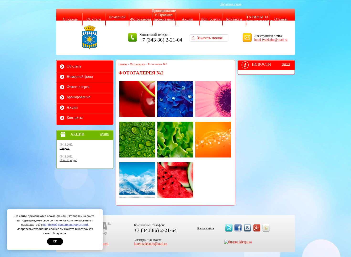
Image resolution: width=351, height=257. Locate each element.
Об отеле (93, 19)
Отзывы (280, 19)
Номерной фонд (117, 19)
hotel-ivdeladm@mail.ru (270, 40)
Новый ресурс (68, 160)
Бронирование (78, 97)
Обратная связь (230, 4)
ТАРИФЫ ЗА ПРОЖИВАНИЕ (259, 19)
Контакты (234, 19)
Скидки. (64, 148)
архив (104, 134)
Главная (122, 64)
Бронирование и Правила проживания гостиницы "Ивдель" (164, 19)
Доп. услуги (211, 19)
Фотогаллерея (78, 87)
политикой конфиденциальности (65, 224)
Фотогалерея (140, 19)
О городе (70, 19)
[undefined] (137, 99)
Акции (187, 19)
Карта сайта (205, 228)
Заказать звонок (210, 38)
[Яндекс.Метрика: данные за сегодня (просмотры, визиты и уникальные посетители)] (238, 242)
